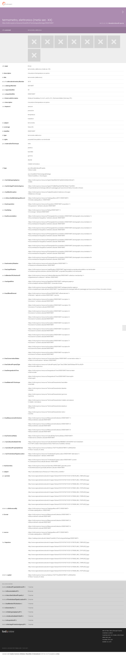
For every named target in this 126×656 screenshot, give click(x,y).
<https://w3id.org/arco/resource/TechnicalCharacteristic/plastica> (47, 407)
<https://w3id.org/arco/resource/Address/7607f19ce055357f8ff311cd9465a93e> (52, 448)
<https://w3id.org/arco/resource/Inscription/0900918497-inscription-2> (49, 312)
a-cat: (13, 198)
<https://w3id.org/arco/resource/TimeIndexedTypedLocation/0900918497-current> (52, 460)
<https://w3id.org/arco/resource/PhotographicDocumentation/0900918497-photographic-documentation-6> (60, 246)
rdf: (4, 168)
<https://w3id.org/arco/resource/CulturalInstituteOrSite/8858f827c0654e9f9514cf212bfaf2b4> (55, 442)
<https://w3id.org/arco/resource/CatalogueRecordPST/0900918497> (48, 199)
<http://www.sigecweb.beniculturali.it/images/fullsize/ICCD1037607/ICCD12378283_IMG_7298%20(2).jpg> (58, 496)
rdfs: (6, 30)
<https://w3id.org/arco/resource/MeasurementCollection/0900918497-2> (49, 424)
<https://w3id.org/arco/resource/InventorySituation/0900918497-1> (48, 264)
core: (7, 102)
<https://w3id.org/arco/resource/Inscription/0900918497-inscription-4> (49, 324)
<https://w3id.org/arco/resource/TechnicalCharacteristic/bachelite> (48, 383)
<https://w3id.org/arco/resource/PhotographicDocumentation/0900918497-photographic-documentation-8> (60, 258)
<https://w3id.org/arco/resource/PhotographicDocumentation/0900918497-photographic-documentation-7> (60, 252)
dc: (6, 73)
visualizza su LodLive (107, 633)
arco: (9, 85)
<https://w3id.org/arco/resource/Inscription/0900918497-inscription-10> (49, 306)
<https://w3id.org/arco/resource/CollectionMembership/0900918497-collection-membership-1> (56, 276)
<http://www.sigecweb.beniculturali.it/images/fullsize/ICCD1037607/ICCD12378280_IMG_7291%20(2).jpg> (58, 484)
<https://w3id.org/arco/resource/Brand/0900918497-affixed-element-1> (49, 294)
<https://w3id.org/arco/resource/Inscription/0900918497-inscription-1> (49, 300)
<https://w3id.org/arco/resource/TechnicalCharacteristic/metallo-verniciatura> (51, 401)
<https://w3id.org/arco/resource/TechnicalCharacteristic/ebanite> (47, 389)
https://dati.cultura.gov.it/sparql (114, 630)
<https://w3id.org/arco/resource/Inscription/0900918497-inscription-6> (49, 335)
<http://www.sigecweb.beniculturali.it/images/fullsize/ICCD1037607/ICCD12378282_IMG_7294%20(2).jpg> (58, 492)
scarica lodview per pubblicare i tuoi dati (15, 648)
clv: (7, 465)
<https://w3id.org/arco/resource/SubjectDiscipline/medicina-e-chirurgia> (49, 193)
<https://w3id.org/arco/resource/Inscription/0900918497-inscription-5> (49, 329)
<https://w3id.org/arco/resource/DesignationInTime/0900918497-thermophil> (51, 377)
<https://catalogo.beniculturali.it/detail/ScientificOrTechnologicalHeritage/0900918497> (53, 538)
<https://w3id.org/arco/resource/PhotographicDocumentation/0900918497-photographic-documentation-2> (60, 223)
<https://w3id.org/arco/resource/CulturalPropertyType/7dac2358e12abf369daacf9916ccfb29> (56, 365)
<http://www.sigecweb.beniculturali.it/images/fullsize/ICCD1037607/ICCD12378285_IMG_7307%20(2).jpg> (58, 504)
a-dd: (9, 293)
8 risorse (30, 591)
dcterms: (9, 508)
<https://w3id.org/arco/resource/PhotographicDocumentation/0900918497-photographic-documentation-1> (60, 217)
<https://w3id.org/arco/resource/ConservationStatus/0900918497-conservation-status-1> (54, 359)
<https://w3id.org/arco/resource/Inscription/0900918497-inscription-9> (49, 353)
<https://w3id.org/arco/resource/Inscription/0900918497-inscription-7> (49, 341)
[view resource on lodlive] (123, 12)
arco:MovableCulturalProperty (36, 169)
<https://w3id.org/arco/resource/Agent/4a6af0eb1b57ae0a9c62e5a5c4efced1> (51, 181)
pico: (10, 143)
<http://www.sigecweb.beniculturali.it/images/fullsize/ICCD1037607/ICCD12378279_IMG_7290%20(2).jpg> (58, 480)
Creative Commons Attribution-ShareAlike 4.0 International (25, 654)
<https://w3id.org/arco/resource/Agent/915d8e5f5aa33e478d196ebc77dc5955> (55, 187)
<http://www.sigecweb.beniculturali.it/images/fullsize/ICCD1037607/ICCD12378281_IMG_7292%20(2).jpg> (58, 488)
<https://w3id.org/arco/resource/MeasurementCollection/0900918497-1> (49, 419)
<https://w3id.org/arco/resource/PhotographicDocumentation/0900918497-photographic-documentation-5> (60, 240)
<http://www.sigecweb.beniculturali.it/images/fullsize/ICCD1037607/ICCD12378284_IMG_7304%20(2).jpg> (58, 500)
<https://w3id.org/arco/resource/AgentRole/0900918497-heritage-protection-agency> (69, 288)
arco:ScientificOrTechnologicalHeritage (39, 175)
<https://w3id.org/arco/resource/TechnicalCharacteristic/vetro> (46, 413)
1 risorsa (30, 587)
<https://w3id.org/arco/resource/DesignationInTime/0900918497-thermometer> (51, 371)
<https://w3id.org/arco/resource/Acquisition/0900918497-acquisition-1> (49, 205)
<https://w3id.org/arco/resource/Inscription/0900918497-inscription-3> (49, 318)
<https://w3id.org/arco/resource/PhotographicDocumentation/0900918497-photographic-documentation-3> (60, 228)
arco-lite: (13, 81)
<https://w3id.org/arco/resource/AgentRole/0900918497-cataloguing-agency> (51, 282)
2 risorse (30, 599)
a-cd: (10, 98)
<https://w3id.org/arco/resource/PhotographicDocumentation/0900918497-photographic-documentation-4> (60, 234)
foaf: (6, 542)
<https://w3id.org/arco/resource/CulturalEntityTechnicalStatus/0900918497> (50, 436)
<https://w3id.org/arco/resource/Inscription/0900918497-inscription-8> (49, 347)
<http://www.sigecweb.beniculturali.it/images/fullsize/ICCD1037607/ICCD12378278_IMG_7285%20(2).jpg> (58, 476)
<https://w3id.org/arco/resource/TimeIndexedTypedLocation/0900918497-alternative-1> (54, 454)
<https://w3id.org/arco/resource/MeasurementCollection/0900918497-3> (49, 430)
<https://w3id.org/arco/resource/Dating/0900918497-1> (44, 211)
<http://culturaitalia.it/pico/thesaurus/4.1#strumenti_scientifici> (46, 471)
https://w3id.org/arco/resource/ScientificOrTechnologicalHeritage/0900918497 (28, 23)
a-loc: (11, 442)
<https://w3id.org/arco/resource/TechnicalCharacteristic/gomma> (47, 395)
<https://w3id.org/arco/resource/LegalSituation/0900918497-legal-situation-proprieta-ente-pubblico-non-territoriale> (61, 270)
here (58, 654)
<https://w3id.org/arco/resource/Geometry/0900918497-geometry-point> (49, 466)
